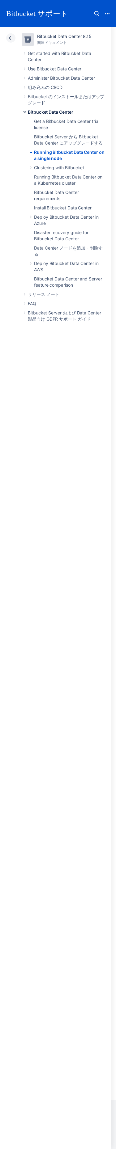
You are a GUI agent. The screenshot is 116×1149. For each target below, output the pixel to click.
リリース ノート (43, 294)
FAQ (32, 303)
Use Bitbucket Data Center (54, 68)
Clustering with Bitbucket (59, 167)
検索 (97, 14)
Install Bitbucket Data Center (63, 207)
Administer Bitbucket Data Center (61, 78)
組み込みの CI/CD (45, 87)
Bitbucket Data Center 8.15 (64, 36)
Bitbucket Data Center (50, 112)
